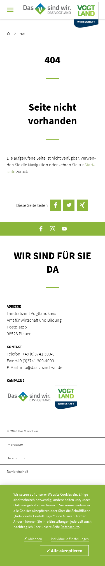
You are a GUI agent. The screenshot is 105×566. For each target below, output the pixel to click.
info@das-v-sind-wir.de (41, 367)
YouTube (64, 229)
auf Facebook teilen (55, 205)
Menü (10, 10)
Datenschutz (16, 458)
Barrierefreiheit (17, 471)
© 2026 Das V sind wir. (23, 431)
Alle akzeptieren (64, 550)
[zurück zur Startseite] (8, 33)
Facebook (41, 229)
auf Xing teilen (82, 205)
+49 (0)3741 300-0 (38, 354)
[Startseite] (59, 9)
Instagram (53, 229)
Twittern (68, 205)
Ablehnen (33, 538)
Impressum (15, 444)
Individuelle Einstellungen (70, 538)
